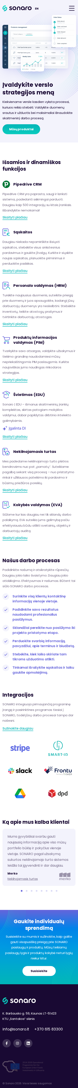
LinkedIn (28, 1043)
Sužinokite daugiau (17, 728)
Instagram (17, 1043)
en (36, 9)
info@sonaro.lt (15, 1029)
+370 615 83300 (48, 1029)
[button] (21, 890)
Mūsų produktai (21, 129)
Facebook (6, 1043)
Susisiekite (39, 971)
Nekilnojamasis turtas (22, 879)
